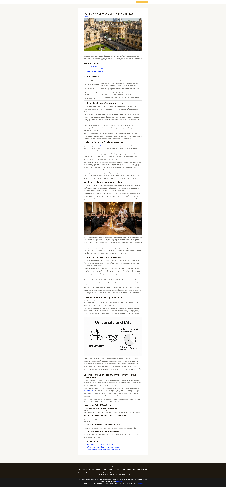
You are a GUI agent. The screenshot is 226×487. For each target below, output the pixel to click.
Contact (132, 2)
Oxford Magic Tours (88, 390)
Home (91, 2)
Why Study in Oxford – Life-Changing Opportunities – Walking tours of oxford (104, 446)
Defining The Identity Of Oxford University (96, 66)
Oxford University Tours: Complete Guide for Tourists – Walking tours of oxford (104, 449)
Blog (86, 16)
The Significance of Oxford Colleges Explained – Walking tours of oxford (103, 447)
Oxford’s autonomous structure (106, 108)
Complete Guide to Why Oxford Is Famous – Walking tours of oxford (102, 444)
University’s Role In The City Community (95, 73)
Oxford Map (117, 2)
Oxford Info (125, 2)
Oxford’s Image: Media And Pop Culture (95, 71)
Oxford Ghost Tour (109, 2)
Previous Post (81, 458)
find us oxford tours (120, 481)
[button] (142, 2)
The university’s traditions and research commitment (126, 124)
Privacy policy (140, 483)
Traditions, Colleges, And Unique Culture (96, 70)
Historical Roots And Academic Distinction (96, 68)
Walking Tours (98, 2)
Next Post (116, 458)
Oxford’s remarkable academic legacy (92, 145)
